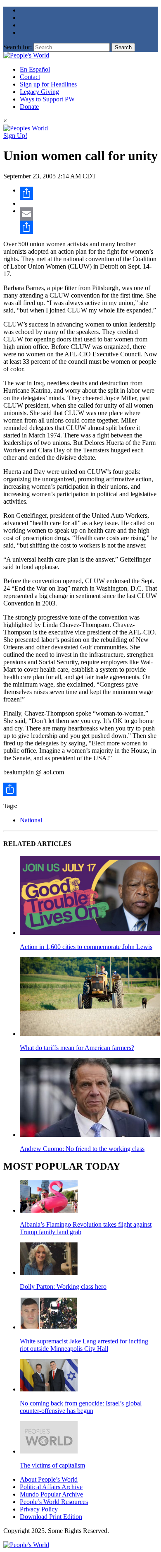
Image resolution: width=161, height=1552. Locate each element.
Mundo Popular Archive (51, 1494)
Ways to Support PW (47, 99)
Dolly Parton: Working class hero (63, 1286)
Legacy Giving (39, 91)
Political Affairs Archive (51, 1486)
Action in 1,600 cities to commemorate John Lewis (86, 946)
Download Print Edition (51, 1516)
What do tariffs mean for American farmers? (77, 1047)
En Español (35, 69)
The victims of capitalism (52, 1465)
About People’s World (49, 1479)
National (31, 820)
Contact (30, 76)
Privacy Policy (39, 1509)
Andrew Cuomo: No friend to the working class (82, 1148)
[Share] (89, 193)
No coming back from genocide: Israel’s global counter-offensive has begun (81, 1407)
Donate (29, 106)
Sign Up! (15, 135)
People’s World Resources (54, 1501)
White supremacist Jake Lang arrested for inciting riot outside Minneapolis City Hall (84, 1345)
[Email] (89, 214)
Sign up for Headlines (48, 84)
